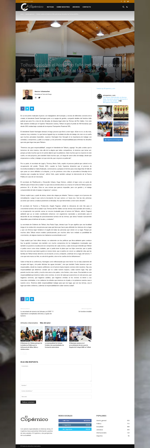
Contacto (87, 7)
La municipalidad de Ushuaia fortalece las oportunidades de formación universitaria (54, 345)
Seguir (88, 425)
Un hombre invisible (85, 311)
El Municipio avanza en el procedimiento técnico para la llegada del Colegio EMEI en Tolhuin (80, 345)
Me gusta (87, 420)
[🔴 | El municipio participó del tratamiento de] (104, 128)
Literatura (99, 430)
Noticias (50, 7)
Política (98, 424)
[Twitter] (127, 1)
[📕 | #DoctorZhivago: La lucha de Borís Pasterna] (120, 128)
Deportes (99, 436)
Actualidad (99, 427)
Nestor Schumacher (29, 75)
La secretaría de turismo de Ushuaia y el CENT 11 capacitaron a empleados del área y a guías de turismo (37, 314)
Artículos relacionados (29, 323)
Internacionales (101, 433)
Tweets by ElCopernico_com (105, 88)
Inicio (22, 14)
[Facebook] (121, 1)
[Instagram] (124, 1)
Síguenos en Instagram (114, 140)
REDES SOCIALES (65, 416)
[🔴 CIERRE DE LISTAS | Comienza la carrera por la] (120, 112)
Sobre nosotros (63, 7)
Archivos (76, 7)
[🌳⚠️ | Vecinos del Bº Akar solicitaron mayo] (104, 112)
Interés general (30, 14)
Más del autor (45, 323)
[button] (123, 7)
